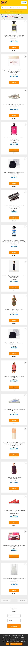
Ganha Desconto (4, 3)
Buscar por (13, 12)
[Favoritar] (25, 21)
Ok (8, 643)
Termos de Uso (6, 635)
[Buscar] (25, 7)
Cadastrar (14, 626)
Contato (22, 637)
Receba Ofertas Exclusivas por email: (14, 610)
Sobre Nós (16, 637)
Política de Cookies (7, 637)
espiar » (14, 50)
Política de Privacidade (17, 635)
